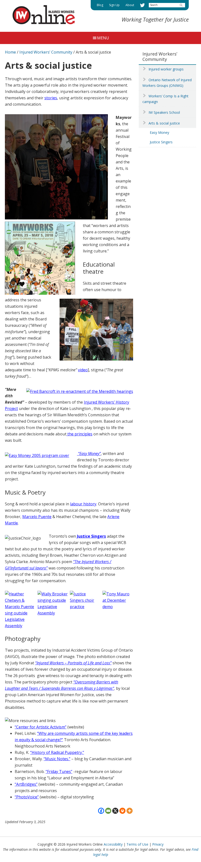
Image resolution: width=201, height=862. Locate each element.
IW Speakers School (164, 112)
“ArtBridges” (26, 784)
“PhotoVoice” (27, 797)
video (83, 370)
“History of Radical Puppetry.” (57, 752)
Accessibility (113, 844)
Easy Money (159, 132)
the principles (79, 434)
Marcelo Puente (36, 516)
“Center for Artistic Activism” (40, 727)
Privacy (157, 844)
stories (50, 98)
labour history (83, 504)
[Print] (122, 811)
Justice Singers (161, 142)
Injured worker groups (166, 69)
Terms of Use (137, 844)
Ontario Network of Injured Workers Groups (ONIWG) (167, 83)
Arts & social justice (164, 123)
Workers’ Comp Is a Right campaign (165, 99)
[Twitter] (142, 5)
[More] (129, 811)
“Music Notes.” (57, 758)
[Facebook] (101, 811)
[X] (115, 811)
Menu (103, 38)
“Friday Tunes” (59, 771)
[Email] (108, 811)
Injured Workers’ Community (159, 56)
